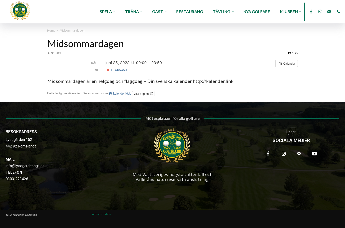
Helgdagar (118, 70)
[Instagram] (320, 11)
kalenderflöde (121, 93)
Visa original (142, 94)
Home (51, 31)
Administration (101, 214)
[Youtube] (314, 153)
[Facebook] (311, 11)
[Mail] (329, 11)
